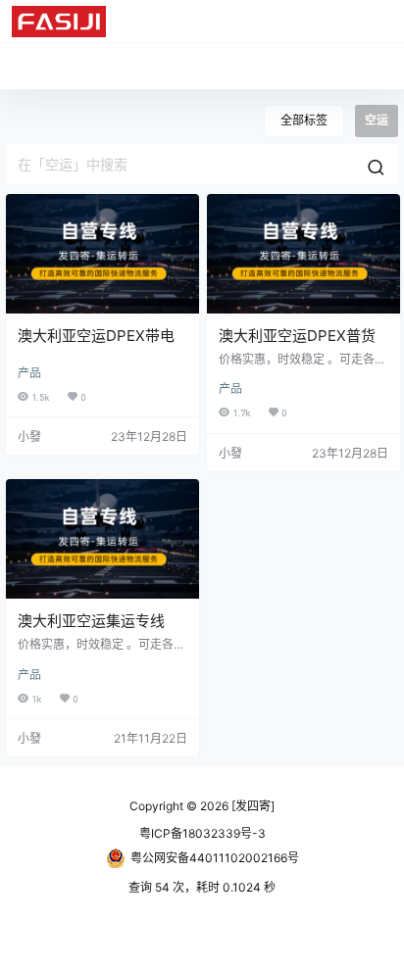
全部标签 (304, 120)
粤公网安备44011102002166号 (214, 857)
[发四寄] (251, 806)
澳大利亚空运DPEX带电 (96, 335)
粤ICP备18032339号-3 (202, 833)
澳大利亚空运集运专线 (91, 620)
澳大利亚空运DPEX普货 (297, 335)
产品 (29, 372)
